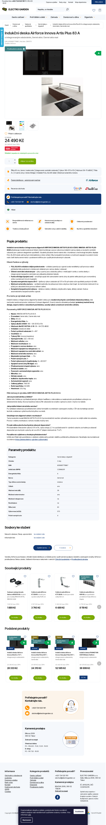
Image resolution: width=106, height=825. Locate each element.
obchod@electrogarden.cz (40, 202)
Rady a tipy (62, 2)
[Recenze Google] (78, 188)
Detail (83, 677)
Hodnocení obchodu (12, 787)
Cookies (8, 792)
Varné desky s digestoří (64, 457)
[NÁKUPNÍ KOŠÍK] (101, 9)
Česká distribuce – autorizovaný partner (25, 180)
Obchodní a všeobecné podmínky (13, 776)
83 (58, 507)
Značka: (10, 43)
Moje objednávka (80, 2)
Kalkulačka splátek (14, 148)
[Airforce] (92, 180)
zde (29, 815)
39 (58, 490)
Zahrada (33, 780)
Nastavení (27, 820)
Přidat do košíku (27, 161)
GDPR (7, 789)
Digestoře (33, 785)
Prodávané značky (37, 787)
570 (58, 511)
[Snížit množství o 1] (14, 162)
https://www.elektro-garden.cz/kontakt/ (31, 439)
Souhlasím (79, 811)
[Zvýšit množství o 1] (14, 160)
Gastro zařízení (35, 775)
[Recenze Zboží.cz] (91, 188)
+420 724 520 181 (17, 202)
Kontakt (70, 2)
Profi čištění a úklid (36, 778)
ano (58, 486)
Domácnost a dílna (37, 782)
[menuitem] (19, 17)
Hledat (67, 9)
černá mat (60, 478)
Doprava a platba (51, 2)
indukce (60, 482)
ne (58, 499)
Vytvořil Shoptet (96, 813)
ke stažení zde (39, 534)
